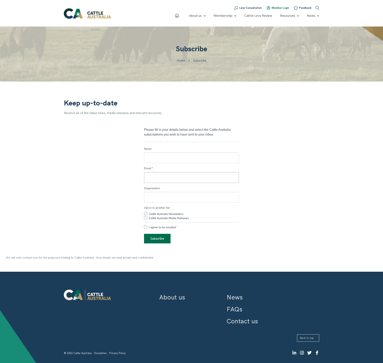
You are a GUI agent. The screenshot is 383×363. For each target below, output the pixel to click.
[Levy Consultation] (236, 8)
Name (148, 148)
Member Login (280, 8)
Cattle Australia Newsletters (166, 213)
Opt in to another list (157, 207)
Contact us (242, 321)
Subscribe (157, 238)
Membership (223, 16)
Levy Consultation (250, 8)
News (311, 16)
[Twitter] (309, 353)
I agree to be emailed (162, 227)
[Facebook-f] (317, 353)
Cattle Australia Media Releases (169, 218)
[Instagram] (302, 353)
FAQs (234, 309)
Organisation (152, 188)
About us (195, 16)
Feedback (305, 8)
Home (181, 61)
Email (148, 168)
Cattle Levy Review (258, 16)
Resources (287, 16)
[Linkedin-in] (294, 353)
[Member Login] (268, 8)
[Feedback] (296, 8)
